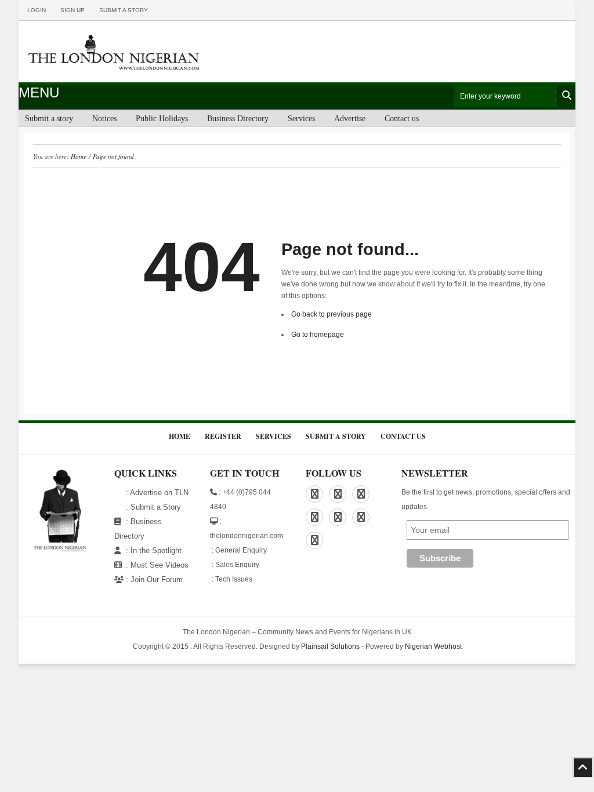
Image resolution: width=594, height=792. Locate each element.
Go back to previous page (331, 314)
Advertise (349, 118)
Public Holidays (162, 118)
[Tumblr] (361, 517)
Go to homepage (317, 334)
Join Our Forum (157, 579)
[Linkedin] (337, 494)
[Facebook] (314, 494)
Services (301, 118)
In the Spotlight (156, 550)
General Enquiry (241, 550)
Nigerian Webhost (433, 646)
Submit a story (123, 10)
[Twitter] (337, 517)
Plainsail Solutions (330, 646)
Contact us (402, 118)
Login (36, 10)
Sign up (72, 10)
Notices (104, 118)
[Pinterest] (361, 494)
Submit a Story (156, 507)
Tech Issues (233, 579)
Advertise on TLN (159, 492)
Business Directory (238, 118)
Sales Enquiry (237, 565)
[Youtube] (314, 540)
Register (223, 436)
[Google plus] (314, 517)
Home (78, 156)
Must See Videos (160, 565)
